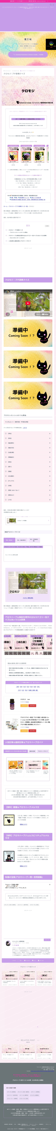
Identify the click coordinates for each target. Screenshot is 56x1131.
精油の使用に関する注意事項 (17, 237)
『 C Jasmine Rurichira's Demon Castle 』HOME (28, 54)
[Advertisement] (28, 21)
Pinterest (34, 1125)
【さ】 (24, 686)
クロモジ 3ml (25, 699)
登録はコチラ (23, 824)
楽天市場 (32, 705)
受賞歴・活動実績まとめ (23, 1124)
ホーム (5, 206)
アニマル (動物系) (12, 1091)
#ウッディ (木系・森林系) (10, 904)
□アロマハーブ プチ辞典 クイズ (28, 70)
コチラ (25, 427)
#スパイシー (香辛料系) (23, 904)
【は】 (35, 686)
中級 (16, 197)
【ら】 (23, 690)
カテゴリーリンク (44, 636)
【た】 (28, 686)
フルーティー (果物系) (13, 1098)
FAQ (15, 1124)
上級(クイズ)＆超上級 (36, 197)
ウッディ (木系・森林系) (24, 1091)
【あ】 (17, 686)
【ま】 (38, 686)
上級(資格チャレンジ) (24, 197)
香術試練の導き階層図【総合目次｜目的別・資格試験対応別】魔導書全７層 (28, 199)
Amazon (24, 705)
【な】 (31, 686)
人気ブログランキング (25, 1125)
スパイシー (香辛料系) (13, 1095)
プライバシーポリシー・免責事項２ (36, 1124)
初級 (12, 197)
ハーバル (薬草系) (24, 1095)
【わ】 (26, 690)
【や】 (19, 690)
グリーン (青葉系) (36, 1091)
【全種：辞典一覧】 (33, 690)
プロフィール (48, 1124)
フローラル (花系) (24, 1098)
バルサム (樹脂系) (35, 1095)
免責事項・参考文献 (8, 1124)
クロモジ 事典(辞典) (28, 598)
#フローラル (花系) (34, 904)
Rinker (27, 701)
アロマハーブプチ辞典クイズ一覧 (18, 206)
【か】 (21, 686)
